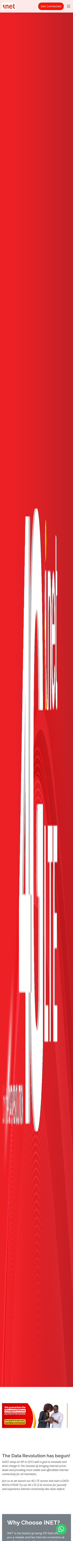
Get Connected (51, 6)
